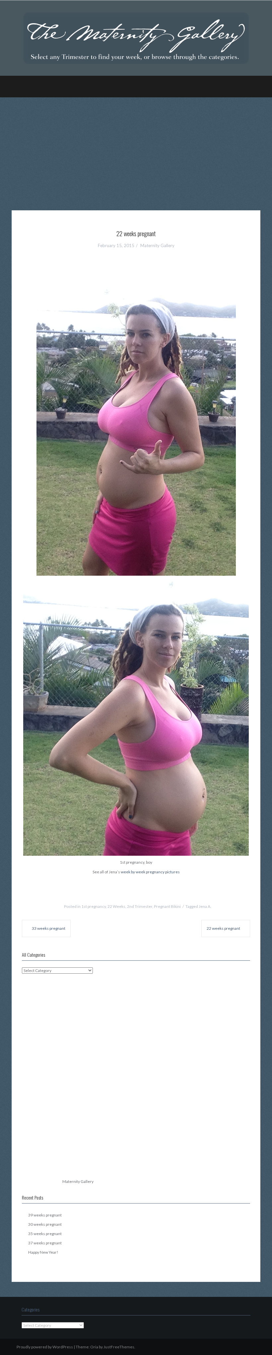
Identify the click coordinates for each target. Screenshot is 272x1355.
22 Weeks (116, 906)
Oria (94, 1346)
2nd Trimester (139, 906)
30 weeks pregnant (45, 1224)
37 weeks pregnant (45, 1242)
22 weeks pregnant (223, 928)
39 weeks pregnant (45, 1214)
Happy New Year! (43, 1252)
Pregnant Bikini (167, 906)
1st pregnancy (93, 906)
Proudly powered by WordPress (45, 1346)
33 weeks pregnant (48, 928)
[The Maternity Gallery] (136, 37)
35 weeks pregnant (45, 1233)
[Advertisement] (136, 148)
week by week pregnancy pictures (150, 871)
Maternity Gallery (157, 245)
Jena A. (205, 906)
